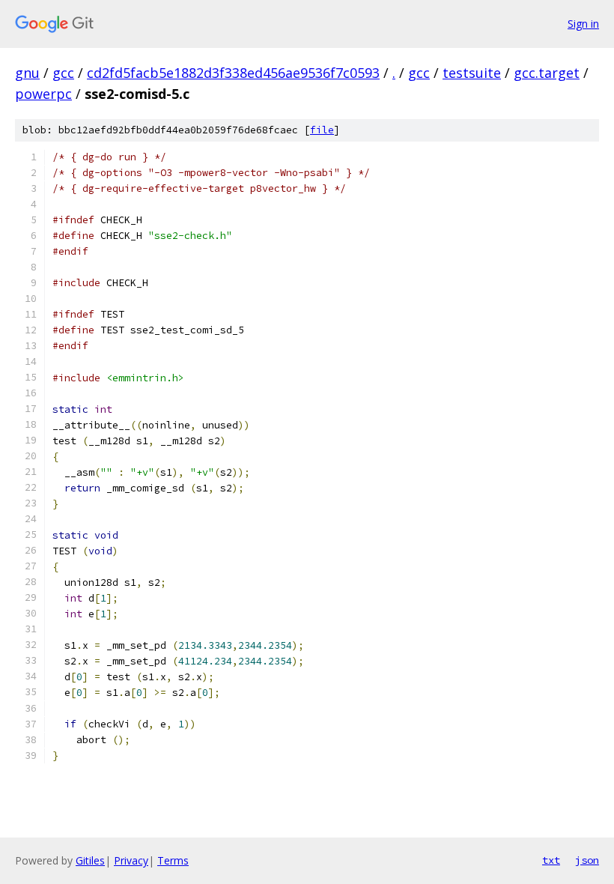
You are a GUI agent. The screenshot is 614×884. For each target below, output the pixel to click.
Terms (173, 860)
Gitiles (90, 860)
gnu (27, 73)
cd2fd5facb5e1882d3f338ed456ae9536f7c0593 (233, 73)
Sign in (583, 23)
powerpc (43, 94)
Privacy (131, 860)
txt (551, 860)
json (587, 860)
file (322, 130)
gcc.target (547, 73)
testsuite (472, 73)
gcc (63, 73)
